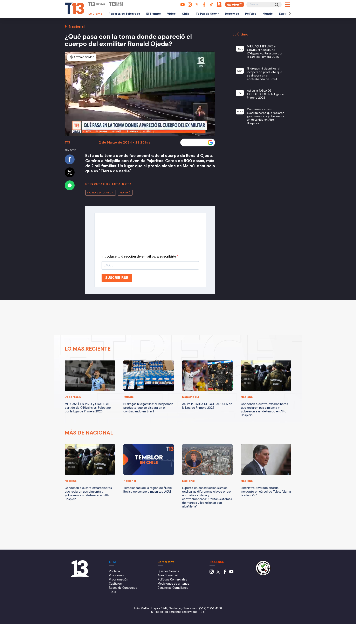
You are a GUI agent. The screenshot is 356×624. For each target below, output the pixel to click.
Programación (118, 579)
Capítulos (115, 583)
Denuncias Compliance (173, 588)
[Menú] (287, 4)
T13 (67, 142)
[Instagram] (212, 573)
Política (250, 13)
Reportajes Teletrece (124, 13)
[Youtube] (231, 573)
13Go (112, 592)
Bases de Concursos (123, 588)
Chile (186, 13)
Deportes (232, 13)
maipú (125, 192)
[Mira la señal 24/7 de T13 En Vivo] (234, 4)
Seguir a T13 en (195, 142)
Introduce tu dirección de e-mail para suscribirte (139, 256)
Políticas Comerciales (172, 579)
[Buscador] (276, 4)
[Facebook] (225, 573)
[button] (289, 13)
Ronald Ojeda (100, 192)
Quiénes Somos (168, 571)
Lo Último (95, 13)
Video (171, 13)
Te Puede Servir (207, 13)
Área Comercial (168, 575)
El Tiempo (153, 13)
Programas (116, 575)
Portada (114, 571)
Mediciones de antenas (173, 583)
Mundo (267, 13)
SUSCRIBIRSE (116, 277)
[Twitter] (218, 573)
